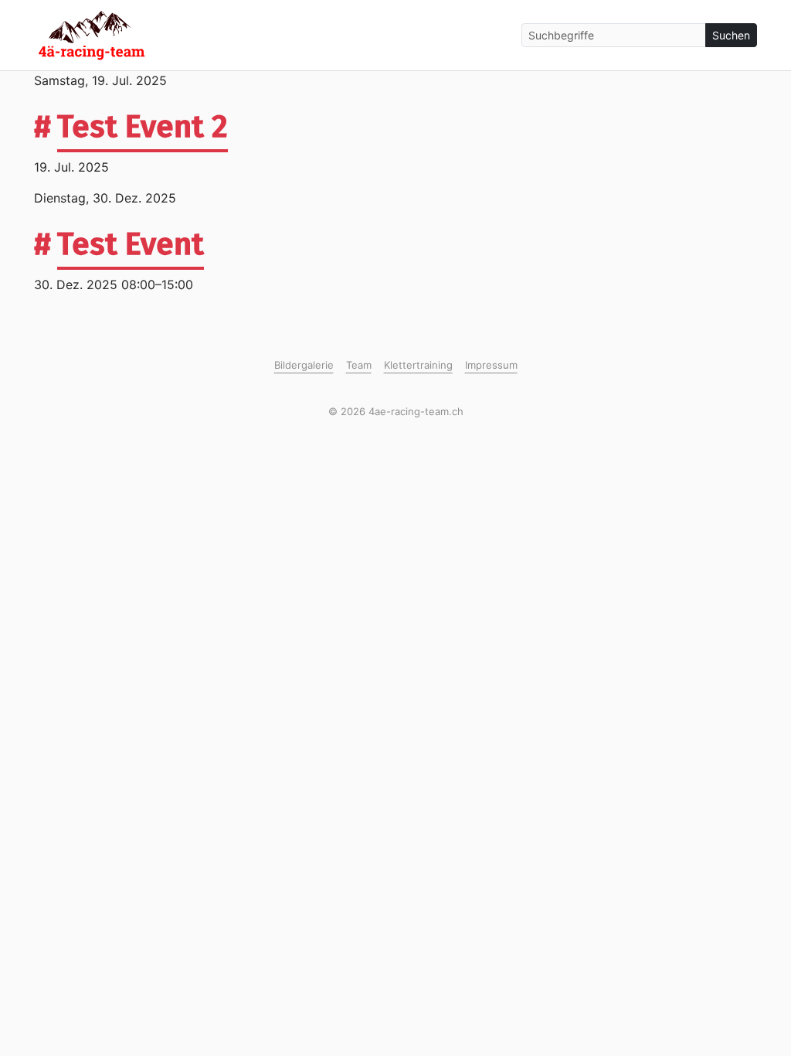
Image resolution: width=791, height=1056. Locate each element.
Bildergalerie (304, 365)
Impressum (491, 365)
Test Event (130, 244)
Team (359, 365)
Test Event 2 (142, 126)
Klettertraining (418, 365)
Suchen (731, 35)
